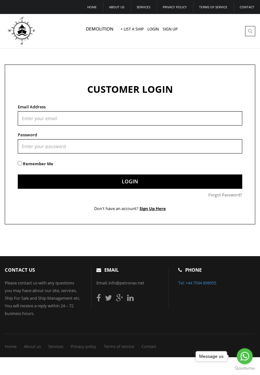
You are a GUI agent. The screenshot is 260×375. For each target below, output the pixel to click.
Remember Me (37, 164)
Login (153, 29)
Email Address (32, 107)
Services (143, 7)
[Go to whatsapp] (245, 356)
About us (116, 7)
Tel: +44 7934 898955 (197, 283)
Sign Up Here (153, 208)
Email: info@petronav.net (120, 283)
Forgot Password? (225, 195)
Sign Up (170, 29)
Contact (247, 7)
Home (92, 7)
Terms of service (213, 7)
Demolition (100, 29)
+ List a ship (132, 29)
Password (27, 135)
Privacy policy (175, 7)
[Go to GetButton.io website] (245, 368)
